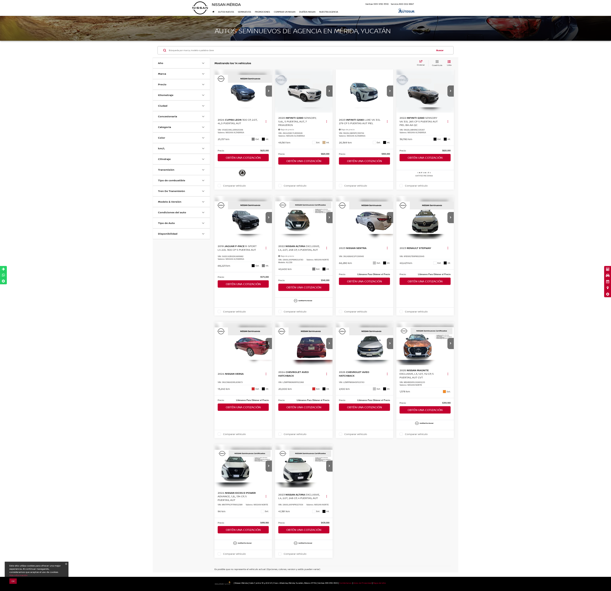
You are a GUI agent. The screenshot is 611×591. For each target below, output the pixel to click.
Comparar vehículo (234, 185)
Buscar (440, 50)
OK (13, 581)
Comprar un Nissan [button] (284, 11)
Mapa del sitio (379, 583)
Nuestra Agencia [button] (328, 11)
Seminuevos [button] (244, 11)
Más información (18, 575)
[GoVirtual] (223, 582)
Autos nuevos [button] (226, 11)
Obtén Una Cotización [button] (243, 157)
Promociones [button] (262, 11)
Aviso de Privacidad (362, 583)
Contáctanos (345, 583)
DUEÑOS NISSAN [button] (307, 11)
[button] (607, 294)
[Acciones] (266, 121)
